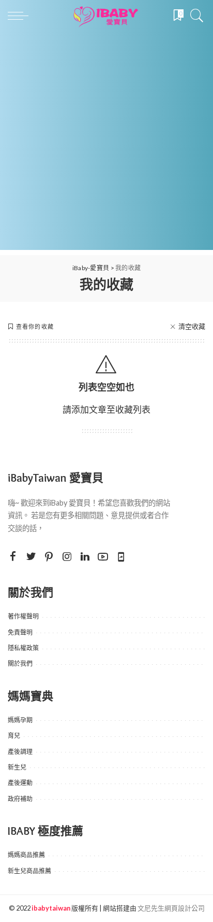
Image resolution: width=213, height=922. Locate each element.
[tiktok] (121, 557)
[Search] (194, 15)
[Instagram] (67, 557)
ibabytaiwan (51, 908)
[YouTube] (103, 557)
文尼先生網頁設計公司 (171, 908)
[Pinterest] (49, 557)
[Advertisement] (106, 143)
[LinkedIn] (85, 557)
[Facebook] (13, 557)
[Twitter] (31, 557)
